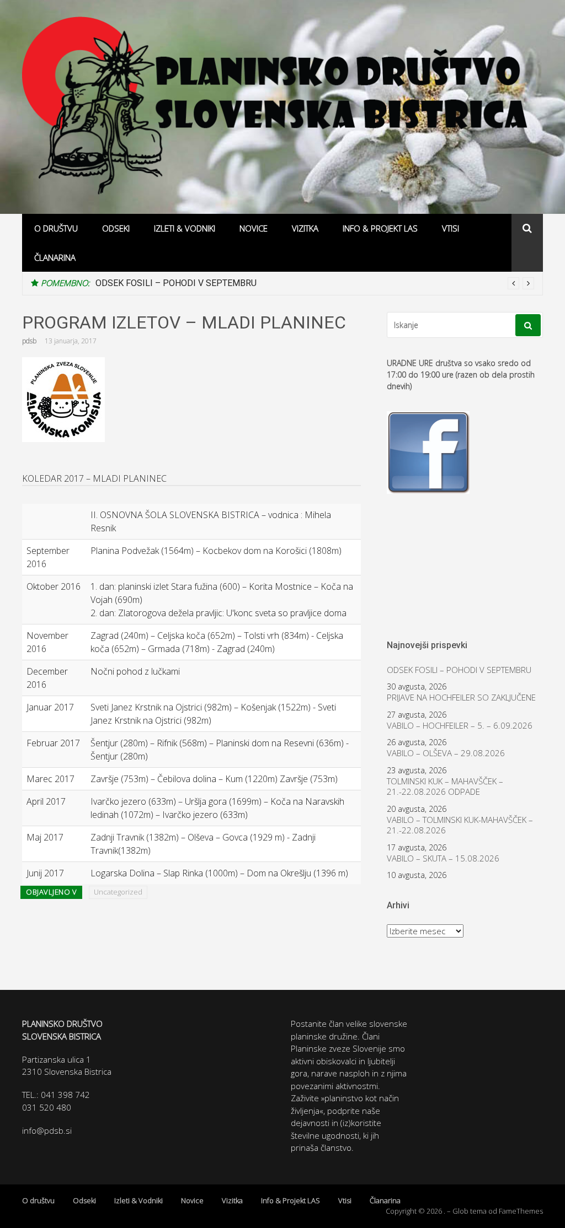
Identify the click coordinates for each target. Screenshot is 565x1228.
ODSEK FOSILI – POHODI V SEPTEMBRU (176, 283)
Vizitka (305, 228)
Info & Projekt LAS (380, 228)
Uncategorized (118, 892)
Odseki (116, 228)
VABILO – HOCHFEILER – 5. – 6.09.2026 (459, 725)
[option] (314, 283)
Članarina (55, 257)
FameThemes (521, 1211)
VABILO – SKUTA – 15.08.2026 (443, 858)
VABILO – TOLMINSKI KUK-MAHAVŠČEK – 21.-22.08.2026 (460, 825)
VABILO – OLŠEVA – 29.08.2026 (446, 753)
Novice (253, 228)
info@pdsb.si (47, 1130)
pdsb (29, 341)
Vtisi (450, 228)
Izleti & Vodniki (184, 228)
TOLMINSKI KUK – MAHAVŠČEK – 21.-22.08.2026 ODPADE (445, 787)
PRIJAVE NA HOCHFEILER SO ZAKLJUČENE (461, 697)
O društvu (56, 228)
